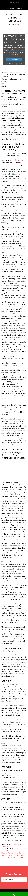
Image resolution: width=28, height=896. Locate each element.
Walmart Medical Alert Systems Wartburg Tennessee (13, 856)
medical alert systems (16, 160)
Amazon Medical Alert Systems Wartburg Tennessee (13, 850)
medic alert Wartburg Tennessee (11, 854)
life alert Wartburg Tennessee (13, 852)
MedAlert (14, 2)
